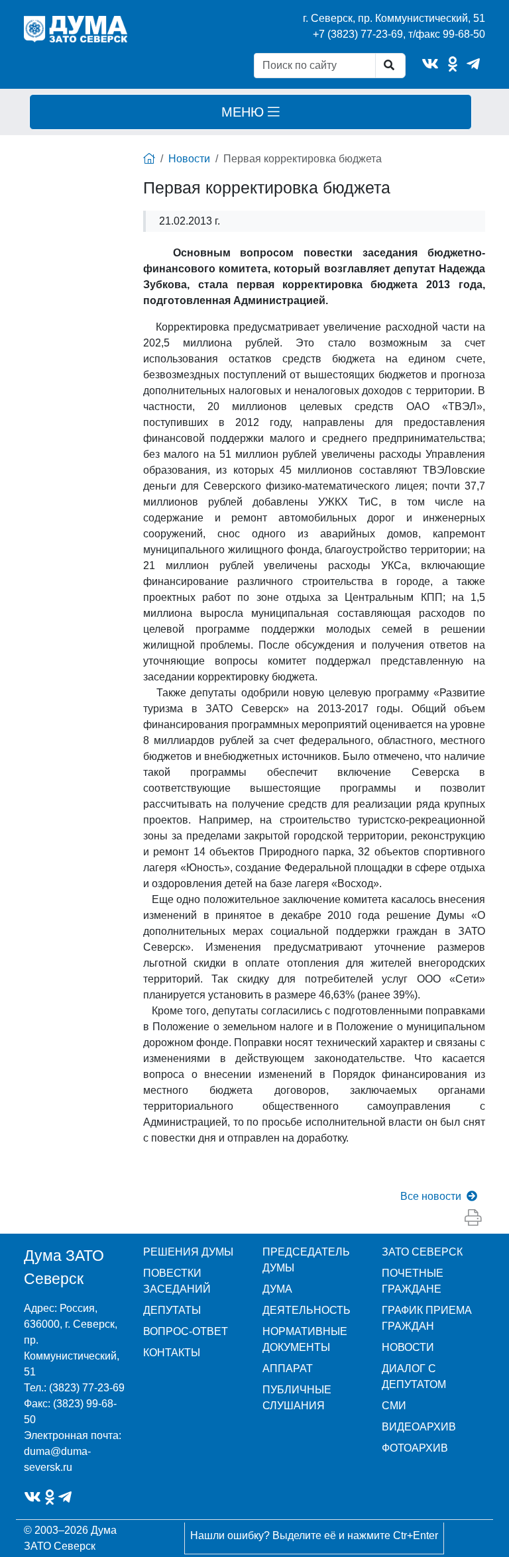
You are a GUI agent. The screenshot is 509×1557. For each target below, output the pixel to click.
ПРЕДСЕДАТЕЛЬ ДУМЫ (306, 1259)
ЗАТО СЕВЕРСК (422, 1252)
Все (430, 1196)
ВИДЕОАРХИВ (419, 1426)
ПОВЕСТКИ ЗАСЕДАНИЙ (177, 1281)
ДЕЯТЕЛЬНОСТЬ (306, 1310)
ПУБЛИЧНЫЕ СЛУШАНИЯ (296, 1397)
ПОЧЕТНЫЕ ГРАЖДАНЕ (412, 1281)
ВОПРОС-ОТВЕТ (185, 1331)
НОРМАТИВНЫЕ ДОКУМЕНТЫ (304, 1339)
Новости (189, 158)
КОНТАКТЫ (171, 1352)
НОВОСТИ (408, 1347)
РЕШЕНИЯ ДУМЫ (188, 1252)
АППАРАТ (287, 1368)
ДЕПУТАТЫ (172, 1310)
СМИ (394, 1405)
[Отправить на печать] (473, 1218)
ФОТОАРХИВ (415, 1448)
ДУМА (277, 1289)
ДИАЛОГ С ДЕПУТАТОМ (414, 1376)
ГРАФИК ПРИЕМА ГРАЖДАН (427, 1318)
